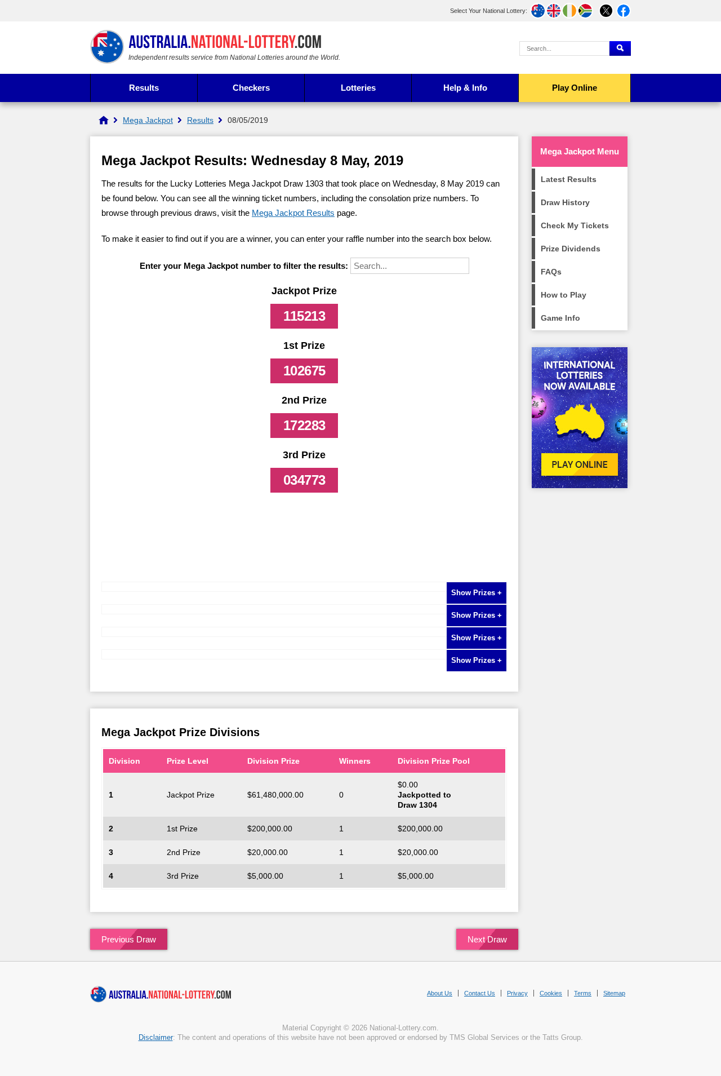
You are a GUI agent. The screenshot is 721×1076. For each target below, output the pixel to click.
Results (144, 87)
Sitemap (614, 993)
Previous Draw (128, 939)
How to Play (563, 294)
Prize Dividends (570, 248)
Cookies (551, 993)
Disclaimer (156, 1037)
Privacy (517, 993)
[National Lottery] (104, 120)
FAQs (551, 271)
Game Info (560, 317)
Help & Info (465, 87)
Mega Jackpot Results (293, 213)
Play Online (574, 87)
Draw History (565, 202)
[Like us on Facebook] (623, 10)
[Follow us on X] (606, 10)
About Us (439, 993)
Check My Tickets (575, 225)
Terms (582, 993)
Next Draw (487, 939)
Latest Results (569, 179)
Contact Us (479, 993)
